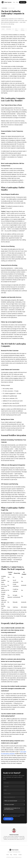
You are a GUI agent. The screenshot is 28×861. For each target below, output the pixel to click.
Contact (20, 854)
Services (15, 854)
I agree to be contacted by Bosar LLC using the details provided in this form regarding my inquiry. (14, 815)
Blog (17, 2)
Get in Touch (22, 2)
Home (14, 2)
